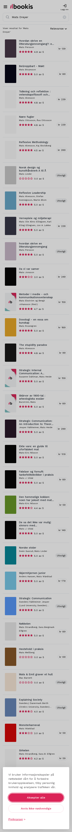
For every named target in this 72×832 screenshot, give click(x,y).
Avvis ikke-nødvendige (36, 808)
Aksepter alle (36, 797)
